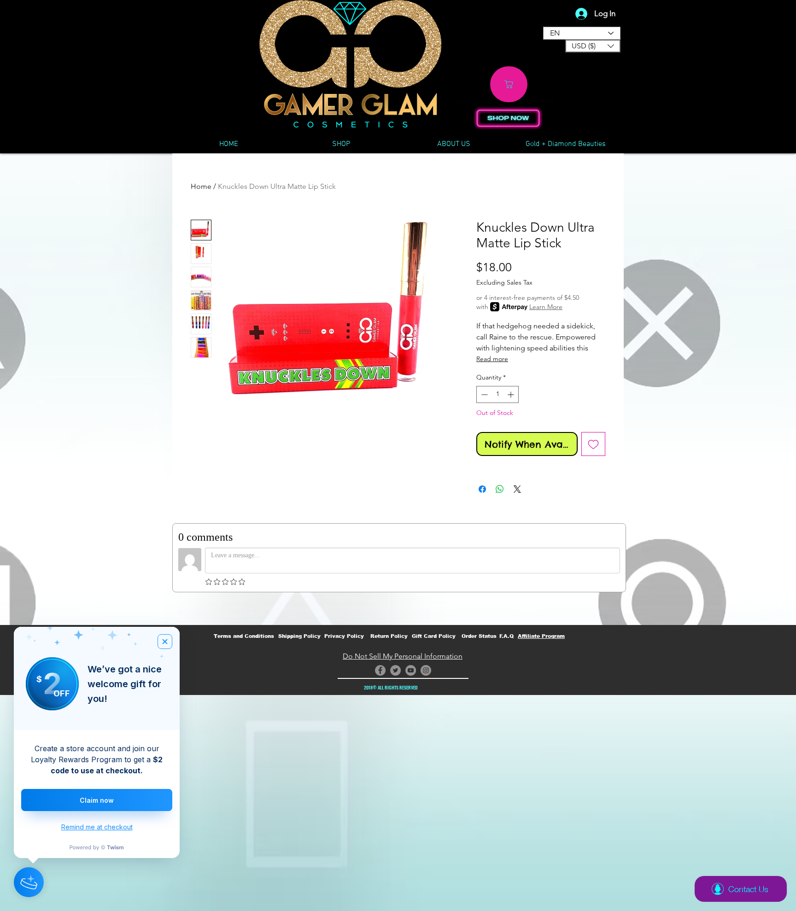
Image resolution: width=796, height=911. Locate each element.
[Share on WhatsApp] (499, 489)
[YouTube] (410, 670)
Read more (492, 359)
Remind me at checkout (97, 827)
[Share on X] (517, 489)
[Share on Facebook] (482, 489)
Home (201, 186)
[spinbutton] (497, 394)
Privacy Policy (344, 636)
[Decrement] (483, 394)
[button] (592, 46)
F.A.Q (506, 636)
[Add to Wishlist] (593, 444)
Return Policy (389, 636)
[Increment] (511, 394)
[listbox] (592, 46)
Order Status (479, 636)
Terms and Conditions (244, 636)
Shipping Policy (299, 636)
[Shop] (508, 84)
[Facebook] (380, 670)
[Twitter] (395, 670)
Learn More (545, 307)
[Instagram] (426, 670)
